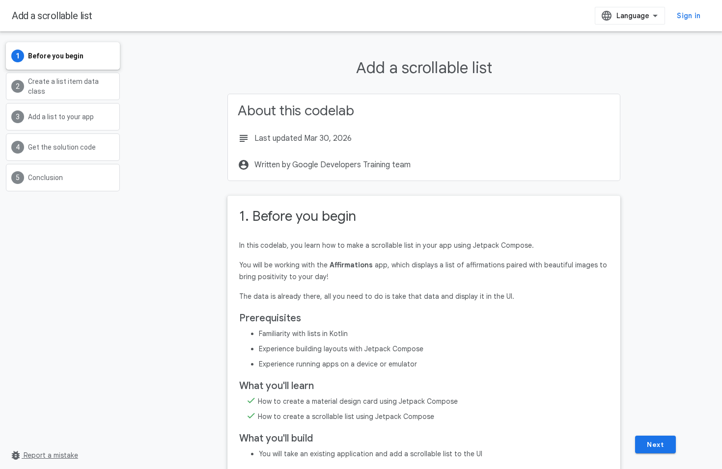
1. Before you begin (297, 216)
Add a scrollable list (52, 16)
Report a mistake (44, 455)
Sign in (688, 15)
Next (655, 444)
